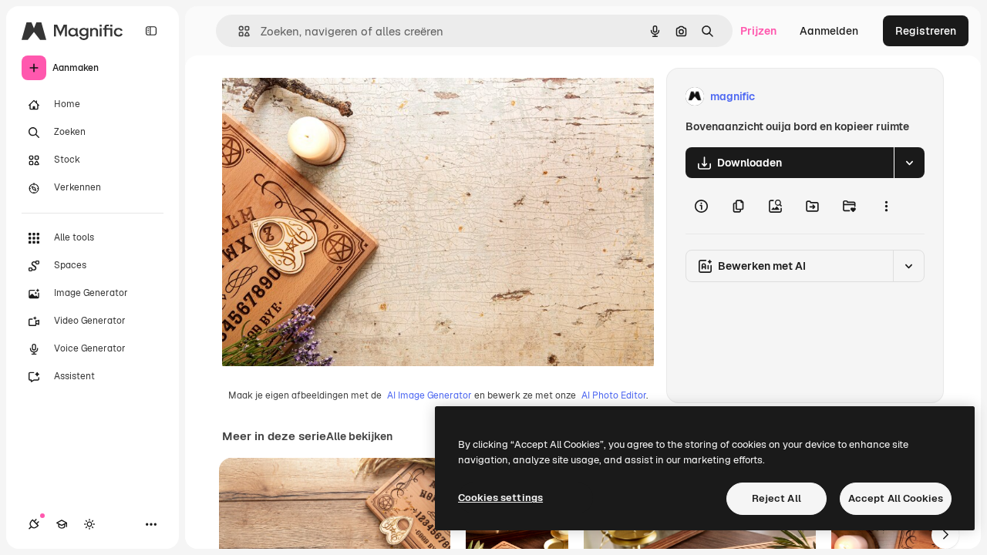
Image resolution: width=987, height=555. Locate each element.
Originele (323, 96)
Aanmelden (829, 31)
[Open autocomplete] (238, 31)
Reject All (776, 498)
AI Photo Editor (613, 395)
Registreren (925, 31)
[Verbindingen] (34, 524)
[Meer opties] (886, 205)
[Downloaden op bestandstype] (909, 162)
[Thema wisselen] (89, 524)
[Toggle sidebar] (151, 30)
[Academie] (61, 524)
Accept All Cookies (895, 498)
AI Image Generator (429, 395)
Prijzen (758, 31)
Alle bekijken (359, 436)
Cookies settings (500, 497)
